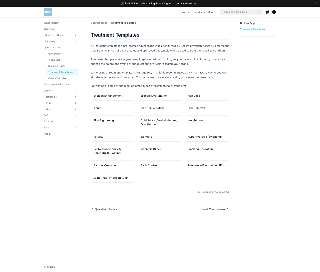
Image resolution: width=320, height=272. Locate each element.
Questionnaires (52, 47)
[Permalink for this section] (142, 35)
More (211, 12)
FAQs (47, 115)
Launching (49, 41)
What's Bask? (51, 22)
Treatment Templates (60, 72)
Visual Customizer (58, 78)
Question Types (57, 65)
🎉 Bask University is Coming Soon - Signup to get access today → (160, 3)
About (47, 133)
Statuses (48, 121)
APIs (46, 127)
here (210, 77)
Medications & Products (57, 84)
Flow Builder (55, 53)
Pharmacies (50, 96)
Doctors (48, 90)
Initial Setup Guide (54, 35)
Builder (48, 109)
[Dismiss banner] (316, 3)
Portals (48, 103)
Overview (49, 29)
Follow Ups (54, 59)
